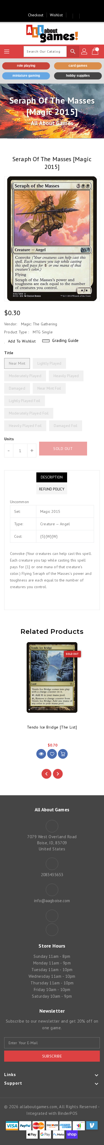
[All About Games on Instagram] (57, 6)
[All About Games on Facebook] (46, 6)
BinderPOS (68, 1113)
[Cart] (95, 51)
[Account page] (84, 51)
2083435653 (52, 874)
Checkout (35, 14)
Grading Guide (65, 340)
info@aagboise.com (52, 900)
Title (9, 352)
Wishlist (56, 14)
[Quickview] (41, 754)
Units (9, 439)
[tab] (51, 477)
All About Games (52, 123)
